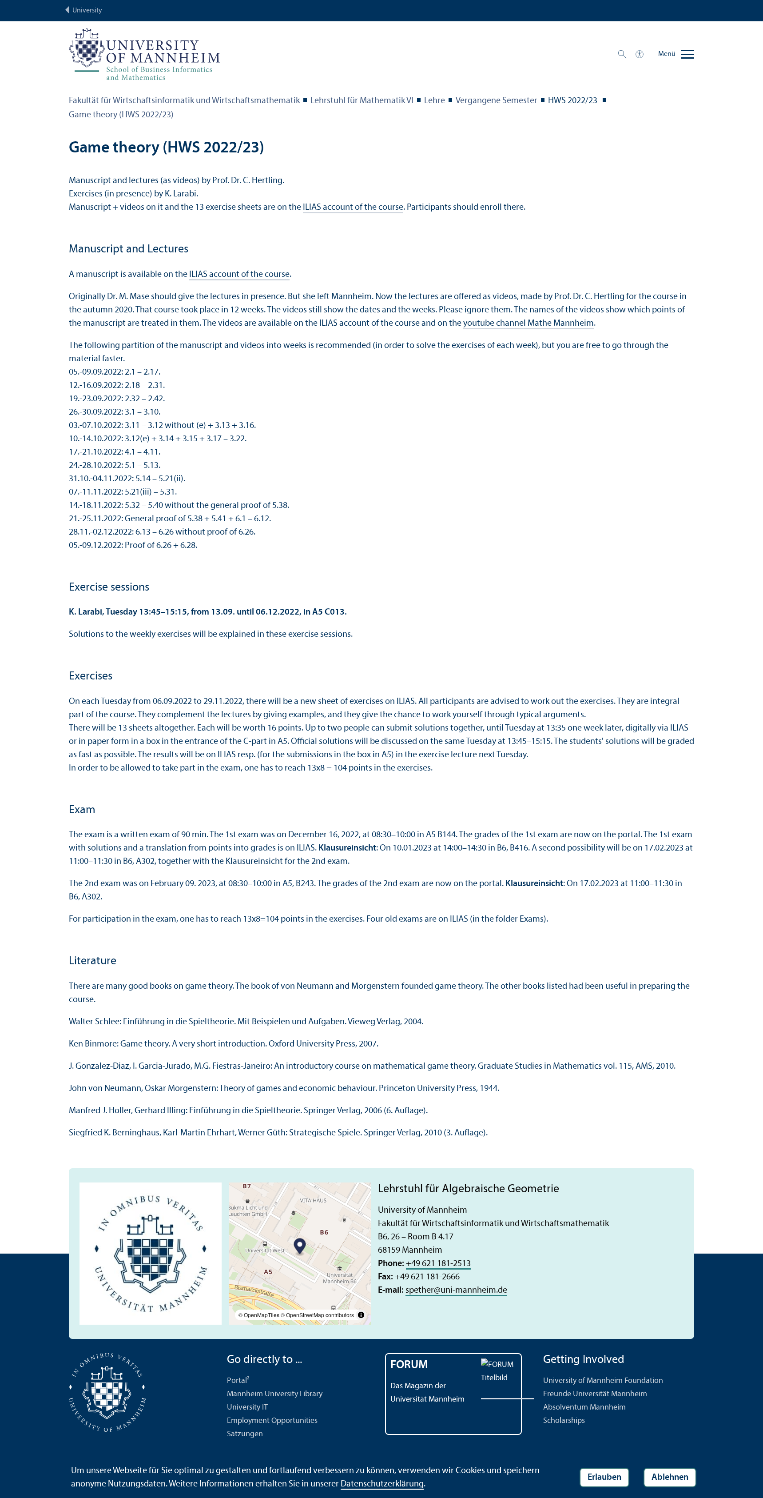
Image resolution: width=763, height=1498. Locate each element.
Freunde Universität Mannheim (595, 1394)
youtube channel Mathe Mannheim (528, 323)
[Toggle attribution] (361, 1315)
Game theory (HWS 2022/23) (121, 115)
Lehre (434, 100)
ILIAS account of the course (353, 207)
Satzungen (245, 1434)
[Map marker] (300, 1247)
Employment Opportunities (272, 1421)
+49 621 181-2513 (438, 1263)
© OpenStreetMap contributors (317, 1314)
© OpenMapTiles (258, 1314)
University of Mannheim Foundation (603, 1381)
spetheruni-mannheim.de (456, 1290)
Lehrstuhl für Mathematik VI (361, 100)
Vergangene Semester (496, 100)
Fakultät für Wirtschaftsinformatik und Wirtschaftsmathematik (184, 100)
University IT (247, 1407)
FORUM (409, 1365)
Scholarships (564, 1421)
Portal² (238, 1381)
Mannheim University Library (274, 1394)
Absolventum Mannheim (584, 1407)
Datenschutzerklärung (382, 1484)
